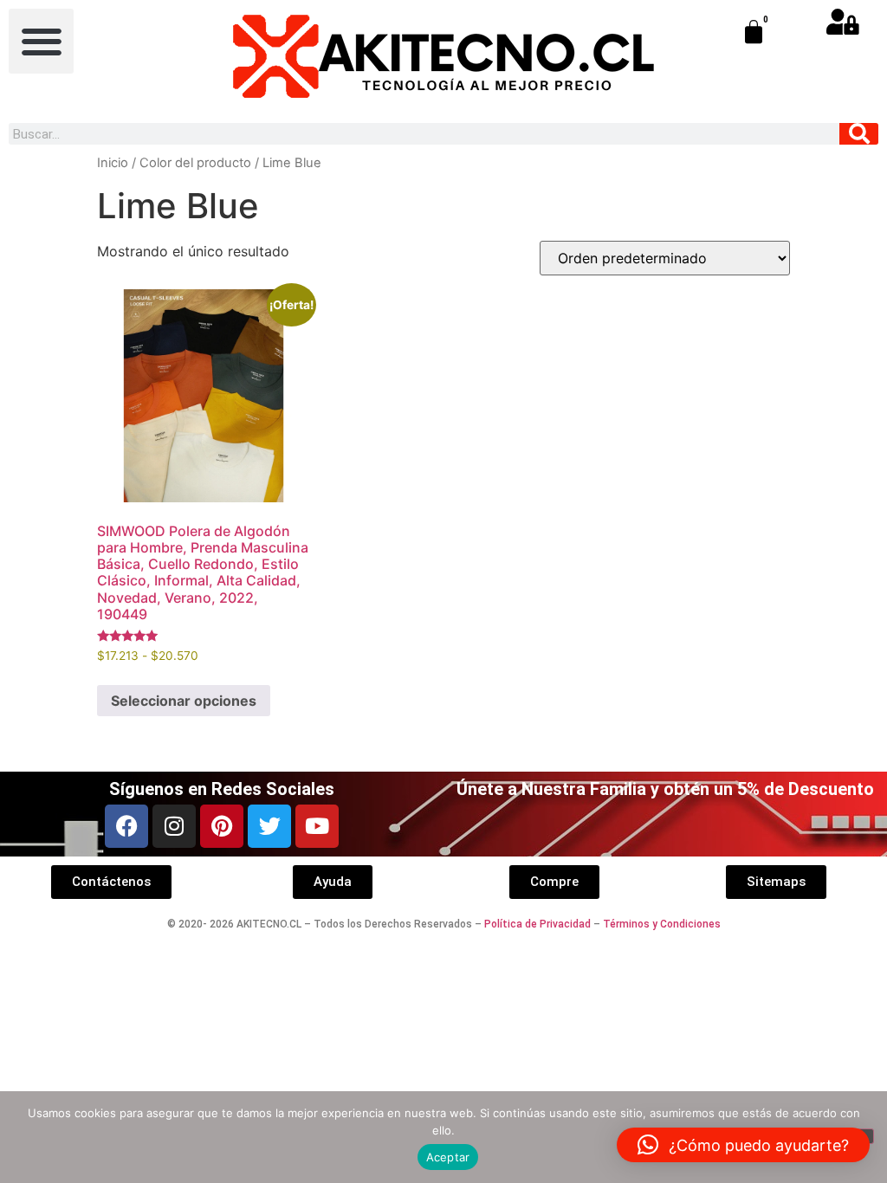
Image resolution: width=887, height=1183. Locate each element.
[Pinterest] (221, 826)
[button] (41, 41)
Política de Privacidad (537, 924)
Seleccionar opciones (183, 700)
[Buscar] (858, 134)
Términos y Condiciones (662, 924)
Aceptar (448, 1157)
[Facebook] (126, 826)
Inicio (112, 163)
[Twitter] (269, 826)
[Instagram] (174, 826)
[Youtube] (317, 826)
